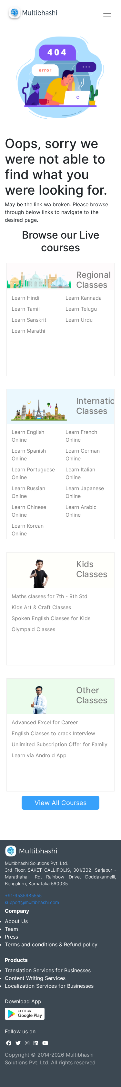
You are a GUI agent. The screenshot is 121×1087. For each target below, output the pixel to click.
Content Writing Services (35, 978)
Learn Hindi (25, 298)
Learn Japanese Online (85, 492)
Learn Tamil (26, 309)
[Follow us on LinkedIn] (35, 1043)
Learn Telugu (81, 309)
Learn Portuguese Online (33, 473)
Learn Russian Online (28, 492)
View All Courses (60, 803)
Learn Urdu (79, 320)
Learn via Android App (39, 755)
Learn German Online (83, 454)
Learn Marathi (28, 331)
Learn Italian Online (80, 473)
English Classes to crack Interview (53, 733)
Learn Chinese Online (29, 511)
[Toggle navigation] (107, 13)
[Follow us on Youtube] (45, 1043)
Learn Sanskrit (29, 320)
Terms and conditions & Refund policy (51, 944)
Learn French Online (81, 436)
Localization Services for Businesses (49, 986)
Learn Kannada (84, 298)
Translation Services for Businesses (48, 970)
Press (11, 936)
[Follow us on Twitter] (18, 1043)
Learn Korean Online (28, 529)
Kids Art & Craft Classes (41, 607)
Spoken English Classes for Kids (51, 618)
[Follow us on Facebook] (9, 1043)
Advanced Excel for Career (45, 722)
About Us (16, 921)
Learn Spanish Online (29, 454)
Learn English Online (28, 436)
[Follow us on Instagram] (27, 1043)
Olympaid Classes (33, 629)
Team (11, 929)
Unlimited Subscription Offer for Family (59, 744)
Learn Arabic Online (81, 511)
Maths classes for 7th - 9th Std (49, 596)
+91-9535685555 (23, 895)
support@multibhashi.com (32, 902)
